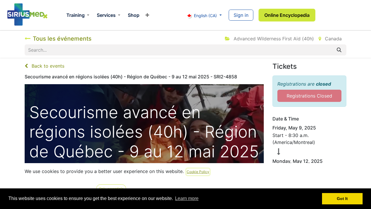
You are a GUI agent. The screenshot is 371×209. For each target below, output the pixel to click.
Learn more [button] (187, 198)
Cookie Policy (198, 172)
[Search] (339, 49)
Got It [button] (342, 198)
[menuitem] (78, 15)
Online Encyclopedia (287, 15)
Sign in (241, 15)
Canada (332, 39)
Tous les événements (62, 38)
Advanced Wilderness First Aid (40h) (273, 39)
